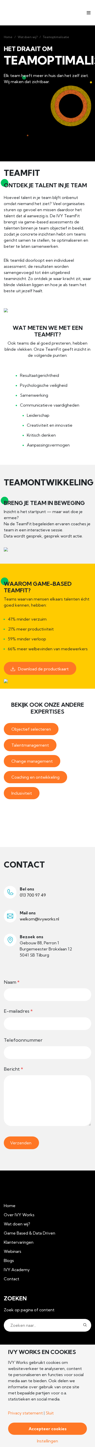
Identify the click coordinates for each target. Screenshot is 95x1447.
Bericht (13, 1069)
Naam (12, 982)
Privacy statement (25, 1413)
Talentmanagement (30, 745)
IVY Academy (17, 1269)
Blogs (9, 1260)
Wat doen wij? (27, 37)
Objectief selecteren (31, 729)
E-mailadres (18, 1011)
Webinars (12, 1251)
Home (8, 37)
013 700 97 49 (33, 895)
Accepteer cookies (48, 1428)
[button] (85, 1325)
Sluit (50, 1413)
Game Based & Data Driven (29, 1233)
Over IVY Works (19, 1214)
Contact (11, 1278)
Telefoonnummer (23, 1040)
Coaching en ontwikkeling (35, 777)
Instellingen (47, 1441)
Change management (32, 761)
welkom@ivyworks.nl (39, 918)
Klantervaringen (18, 1242)
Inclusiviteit (21, 793)
